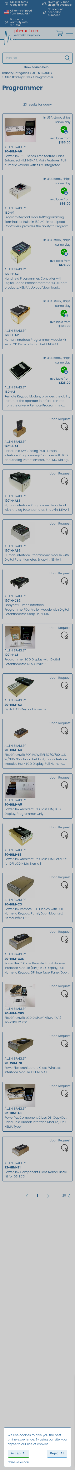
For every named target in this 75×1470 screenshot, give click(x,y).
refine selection (18, 1462)
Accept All (18, 1453)
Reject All (57, 1453)
